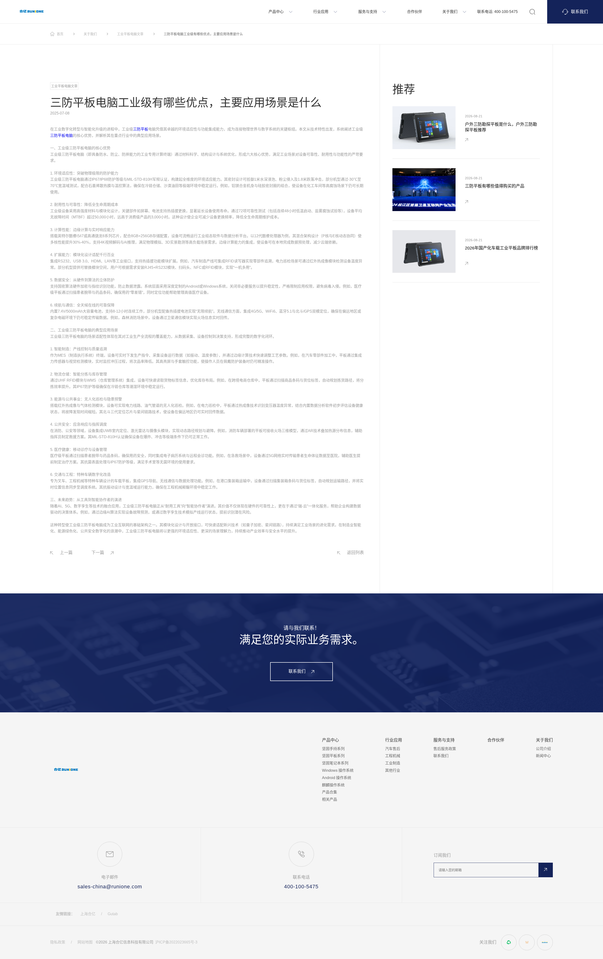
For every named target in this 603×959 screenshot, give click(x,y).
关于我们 (90, 34)
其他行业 (392, 770)
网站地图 (85, 942)
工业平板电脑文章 (130, 34)
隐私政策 (57, 942)
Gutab (113, 914)
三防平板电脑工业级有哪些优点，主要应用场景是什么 (203, 34)
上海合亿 (87, 914)
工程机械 (392, 756)
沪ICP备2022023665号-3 (176, 942)
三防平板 (140, 129)
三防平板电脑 (61, 136)
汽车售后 (392, 749)
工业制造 (392, 763)
